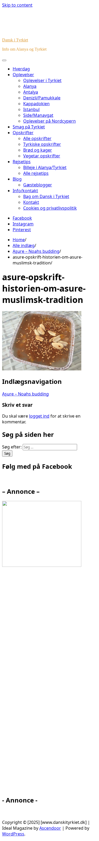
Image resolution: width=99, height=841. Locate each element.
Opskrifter (23, 133)
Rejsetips (22, 162)
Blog (17, 179)
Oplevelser (23, 75)
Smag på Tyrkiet (29, 127)
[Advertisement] (49, 683)
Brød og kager (37, 150)
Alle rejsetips (36, 173)
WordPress (13, 834)
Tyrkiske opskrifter (42, 144)
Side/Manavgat (38, 115)
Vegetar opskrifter (41, 156)
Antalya (30, 92)
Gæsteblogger (37, 185)
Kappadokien (36, 104)
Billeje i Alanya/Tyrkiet (45, 167)
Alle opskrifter (37, 138)
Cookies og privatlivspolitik (50, 208)
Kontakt (31, 202)
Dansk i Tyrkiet (15, 40)
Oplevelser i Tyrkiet (42, 80)
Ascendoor (50, 828)
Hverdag (21, 69)
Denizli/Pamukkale (41, 98)
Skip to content (17, 5)
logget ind (39, 416)
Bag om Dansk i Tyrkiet (46, 196)
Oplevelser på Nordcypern (49, 121)
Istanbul (31, 109)
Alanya (29, 86)
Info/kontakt (25, 191)
